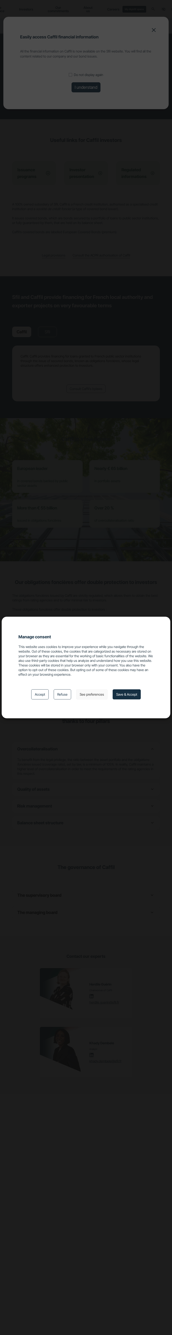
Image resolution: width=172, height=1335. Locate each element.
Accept (40, 694)
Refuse (62, 694)
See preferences (92, 694)
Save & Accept (126, 694)
